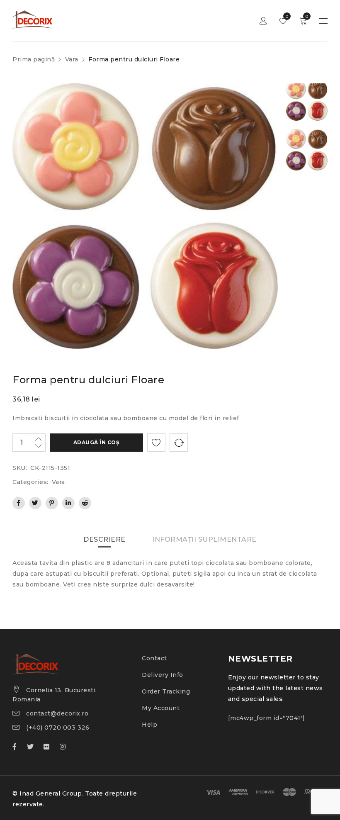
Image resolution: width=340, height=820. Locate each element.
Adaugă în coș (96, 442)
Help (149, 724)
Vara (71, 59)
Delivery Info (162, 675)
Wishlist (286, 16)
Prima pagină (33, 59)
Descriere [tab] (104, 539)
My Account (161, 708)
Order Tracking (166, 691)
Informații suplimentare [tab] (204, 539)
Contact (154, 658)
